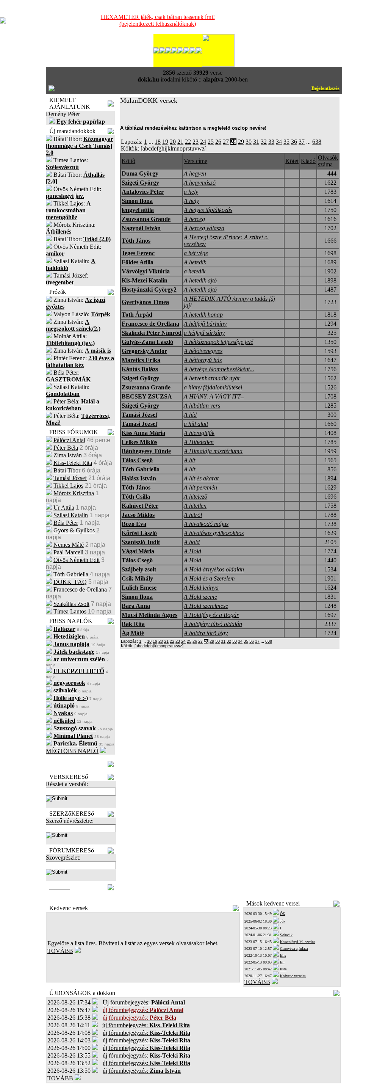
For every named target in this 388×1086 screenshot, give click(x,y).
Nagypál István (141, 228)
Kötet (292, 161)
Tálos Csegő (137, 460)
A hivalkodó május (206, 524)
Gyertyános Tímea (145, 302)
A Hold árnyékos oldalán (214, 569)
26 (218, 141)
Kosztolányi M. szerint (297, 942)
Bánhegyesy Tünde (146, 451)
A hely (191, 201)
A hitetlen (195, 505)
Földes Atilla (137, 262)
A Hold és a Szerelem (209, 578)
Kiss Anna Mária (143, 433)
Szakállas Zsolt (71, 604)
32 (264, 141)
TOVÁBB (60, 951)
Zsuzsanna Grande (146, 219)
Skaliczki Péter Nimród (151, 333)
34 (279, 141)
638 (316, 141)
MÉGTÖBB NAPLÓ (72, 751)
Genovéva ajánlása (294, 948)
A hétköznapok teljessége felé (218, 342)
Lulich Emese (139, 587)
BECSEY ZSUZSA (147, 396)
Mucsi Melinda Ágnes (149, 615)
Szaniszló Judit (141, 542)
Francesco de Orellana (80, 589)
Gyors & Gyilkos (74, 530)
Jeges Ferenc (138, 253)
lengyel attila (138, 210)
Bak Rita (133, 624)
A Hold (192, 551)
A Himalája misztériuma (213, 451)
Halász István (139, 478)
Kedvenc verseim (293, 976)
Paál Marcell (68, 552)
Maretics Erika (141, 360)
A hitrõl (193, 515)
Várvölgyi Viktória (146, 271)
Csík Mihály (137, 578)
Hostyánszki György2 (149, 289)
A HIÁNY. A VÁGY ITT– (214, 396)
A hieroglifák (199, 433)
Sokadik (286, 935)
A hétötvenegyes (203, 351)
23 (195, 141)
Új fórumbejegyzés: (144, 1002)
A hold (192, 542)
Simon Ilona (137, 201)
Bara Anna (136, 606)
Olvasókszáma (328, 161)
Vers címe (195, 161)
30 (249, 141)
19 (165, 141)
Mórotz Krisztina (73, 493)
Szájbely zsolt (139, 569)
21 (180, 141)
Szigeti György (140, 182)
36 (294, 141)
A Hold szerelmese (206, 606)
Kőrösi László (139, 533)
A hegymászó (200, 182)
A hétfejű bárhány (205, 323)
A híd (190, 414)
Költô (128, 161)
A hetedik (195, 262)
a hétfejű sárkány (204, 333)
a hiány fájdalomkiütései (213, 387)
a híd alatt (196, 424)
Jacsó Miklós (138, 515)
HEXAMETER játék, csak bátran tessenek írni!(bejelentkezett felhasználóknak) (158, 20)
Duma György (140, 173)
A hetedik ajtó (200, 280)
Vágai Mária (138, 551)
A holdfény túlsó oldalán (213, 624)
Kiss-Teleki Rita (72, 463)
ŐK (282, 914)
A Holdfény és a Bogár (211, 615)
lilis (283, 955)
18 (158, 141)
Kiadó (308, 161)
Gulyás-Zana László (147, 342)
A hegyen (195, 173)
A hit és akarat (201, 478)
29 (241, 141)
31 (256, 141)
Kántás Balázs (140, 369)
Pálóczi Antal (69, 440)
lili (282, 962)
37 (302, 141)
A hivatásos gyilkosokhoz (214, 533)
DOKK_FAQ (70, 582)
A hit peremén (200, 487)
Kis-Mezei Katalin (144, 280)
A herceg (194, 219)
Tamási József (70, 478)
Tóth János (136, 240)
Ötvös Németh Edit (76, 560)
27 (226, 141)
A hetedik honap (203, 314)
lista (283, 969)
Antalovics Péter (143, 191)
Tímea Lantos (69, 611)
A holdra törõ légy (206, 633)
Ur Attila (63, 507)
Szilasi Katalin (70, 515)
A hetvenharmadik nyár (212, 378)
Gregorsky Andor (144, 351)
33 (271, 141)
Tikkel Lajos (68, 485)
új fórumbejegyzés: (146, 1025)
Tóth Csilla (136, 496)
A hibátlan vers (202, 405)
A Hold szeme (200, 596)
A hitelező (195, 496)
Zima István (67, 455)
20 (173, 141)
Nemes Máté (68, 544)
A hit (189, 460)
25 (211, 141)
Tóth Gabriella (70, 574)
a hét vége (196, 253)
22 (188, 141)
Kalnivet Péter (140, 505)
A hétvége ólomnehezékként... (219, 369)
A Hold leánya (201, 587)
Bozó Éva (134, 524)
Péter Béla (65, 447)
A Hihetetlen (199, 442)
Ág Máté (133, 633)
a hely (191, 191)
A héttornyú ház (203, 360)
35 (286, 141)
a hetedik (194, 271)
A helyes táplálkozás (208, 210)
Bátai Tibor (66, 470)
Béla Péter (65, 522)
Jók (282, 921)
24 (203, 141)
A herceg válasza (204, 228)
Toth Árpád (137, 314)
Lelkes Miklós (139, 442)
